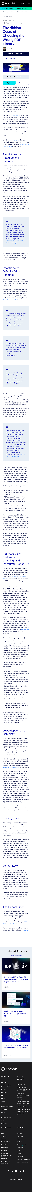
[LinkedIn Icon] (20, 1171)
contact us (25, 930)
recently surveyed (13, 140)
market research (15, 115)
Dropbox (9, 300)
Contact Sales (22, 83)
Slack (4, 300)
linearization (25, 629)
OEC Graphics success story (11, 767)
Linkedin (18, 300)
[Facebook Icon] (24, 1171)
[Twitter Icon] (12, 1171)
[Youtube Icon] (16, 1171)
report (9, 749)
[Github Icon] (9, 1171)
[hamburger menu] (29, 3)
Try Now (9, 83)
